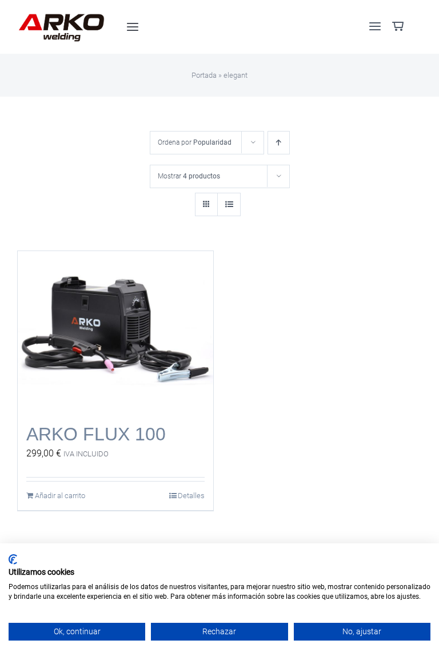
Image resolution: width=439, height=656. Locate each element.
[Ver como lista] (229, 204)
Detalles (191, 495)
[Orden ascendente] (279, 142)
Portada (204, 75)
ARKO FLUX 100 (96, 434)
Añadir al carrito (60, 495)
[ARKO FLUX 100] (115, 331)
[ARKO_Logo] (61, 15)
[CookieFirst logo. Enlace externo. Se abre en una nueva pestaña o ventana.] (13, 559)
